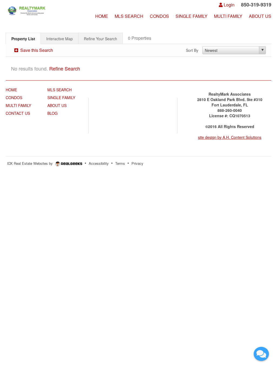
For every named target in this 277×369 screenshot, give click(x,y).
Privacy (137, 163)
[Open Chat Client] (261, 354)
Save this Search (36, 50)
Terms (120, 163)
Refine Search (64, 68)
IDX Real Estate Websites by (30, 163)
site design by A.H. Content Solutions (229, 137)
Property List (23, 38)
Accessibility (99, 163)
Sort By (192, 50)
